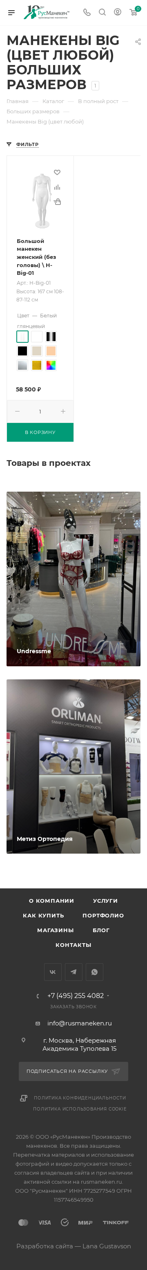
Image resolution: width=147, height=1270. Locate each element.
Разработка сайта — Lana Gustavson (73, 1246)
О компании (51, 900)
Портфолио (103, 915)
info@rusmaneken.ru (79, 1023)
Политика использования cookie (80, 1109)
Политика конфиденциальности (80, 1098)
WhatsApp (94, 972)
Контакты (73, 945)
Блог (101, 930)
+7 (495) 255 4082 (75, 996)
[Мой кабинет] (117, 13)
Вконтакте (53, 972)
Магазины (55, 930)
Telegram (73, 972)
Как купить (43, 915)
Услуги (105, 900)
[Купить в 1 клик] (57, 201)
